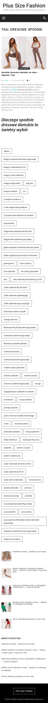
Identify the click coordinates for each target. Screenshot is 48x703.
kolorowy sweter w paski (15, 311)
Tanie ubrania (35, 479)
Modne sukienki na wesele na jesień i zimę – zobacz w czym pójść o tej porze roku (23, 651)
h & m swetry (25, 263)
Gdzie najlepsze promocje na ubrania (20, 255)
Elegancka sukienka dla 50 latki (18, 231)
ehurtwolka (9, 223)
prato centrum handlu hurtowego (19, 415)
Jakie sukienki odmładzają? (16, 295)
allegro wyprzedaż (12, 183)
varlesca (28, 487)
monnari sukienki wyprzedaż (16, 383)
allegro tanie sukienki (13, 175)
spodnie (14, 89)
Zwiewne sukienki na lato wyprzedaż (20, 531)
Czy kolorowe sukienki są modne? (19, 215)
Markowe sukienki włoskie (15, 343)
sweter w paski (23, 447)
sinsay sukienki (32, 431)
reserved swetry (21, 423)
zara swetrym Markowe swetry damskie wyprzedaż (21, 521)
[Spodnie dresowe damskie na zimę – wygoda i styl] (24, 52)
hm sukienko (9, 271)
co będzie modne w (12, 199)
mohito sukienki (11, 375)
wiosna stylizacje (11, 495)
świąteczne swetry (12, 539)
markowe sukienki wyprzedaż (17, 335)
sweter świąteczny (12, 455)
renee (6, 423)
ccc (24, 191)
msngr (38, 383)
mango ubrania (10, 319)
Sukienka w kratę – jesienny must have (18, 644)
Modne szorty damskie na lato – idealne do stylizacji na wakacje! (23, 669)
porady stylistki (11, 407)
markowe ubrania (11, 351)
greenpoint (9, 263)
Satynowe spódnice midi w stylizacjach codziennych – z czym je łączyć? (23, 660)
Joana (6, 80)
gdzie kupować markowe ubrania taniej (21, 247)
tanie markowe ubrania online (17, 463)
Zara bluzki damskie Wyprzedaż (18, 503)
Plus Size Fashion (24, 5)
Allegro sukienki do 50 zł (14, 167)
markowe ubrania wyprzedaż (16, 359)
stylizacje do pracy (31, 439)
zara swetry (26, 511)
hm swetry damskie (29, 271)
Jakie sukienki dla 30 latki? (16, 287)
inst (5, 279)
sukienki (7, 447)
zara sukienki (9, 511)
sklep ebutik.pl (10, 439)
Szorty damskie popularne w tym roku (17, 676)
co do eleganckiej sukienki (15, 207)
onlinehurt (8, 399)
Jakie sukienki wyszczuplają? (17, 303)
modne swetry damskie (14, 367)
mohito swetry (30, 375)
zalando (28, 495)
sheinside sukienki (12, 431)
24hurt (7, 151)
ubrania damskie (11, 487)
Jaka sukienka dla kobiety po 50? (27, 279)
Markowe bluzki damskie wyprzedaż (20, 327)
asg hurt (29, 183)
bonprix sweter (10, 191)
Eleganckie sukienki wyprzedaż (17, 239)
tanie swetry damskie (13, 479)
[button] (44, 18)
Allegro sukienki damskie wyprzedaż (20, 159)
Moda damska (24, 68)
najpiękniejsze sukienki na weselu (19, 391)
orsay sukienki (25, 399)
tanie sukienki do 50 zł (13, 471)
